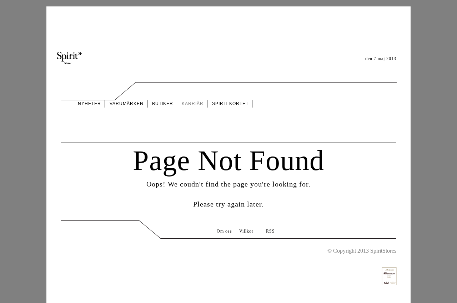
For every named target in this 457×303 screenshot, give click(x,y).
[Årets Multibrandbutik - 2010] (389, 270)
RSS (270, 231)
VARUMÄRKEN (127, 103)
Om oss (224, 231)
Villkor (246, 231)
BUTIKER (162, 103)
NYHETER (89, 103)
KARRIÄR (193, 103)
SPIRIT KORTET (230, 103)
